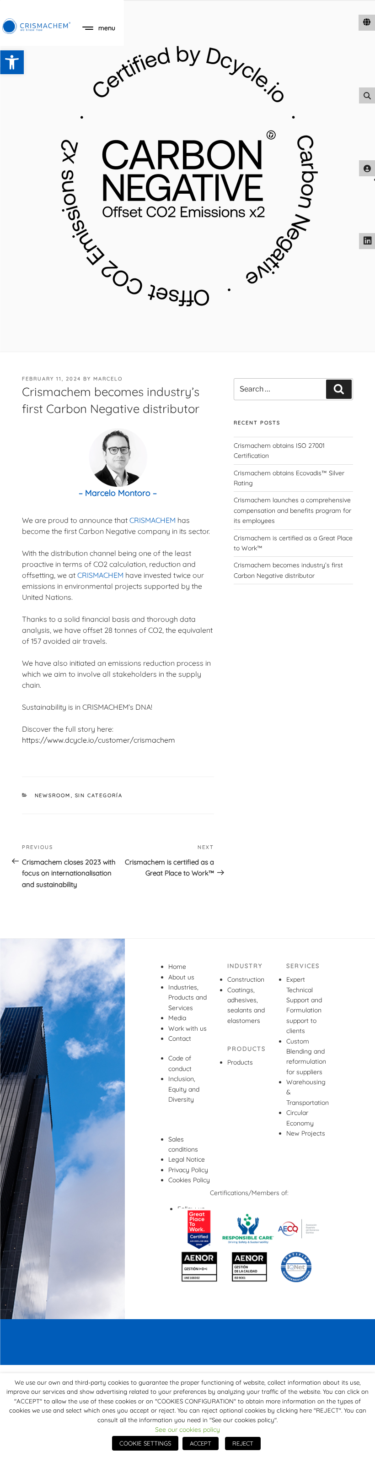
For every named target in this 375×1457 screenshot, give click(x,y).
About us (181, 977)
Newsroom (53, 795)
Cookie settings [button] (145, 1443)
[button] (12, 62)
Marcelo (108, 378)
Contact (179, 1038)
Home (177, 966)
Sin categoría (99, 795)
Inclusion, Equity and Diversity (183, 1089)
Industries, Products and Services (187, 997)
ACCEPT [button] (200, 1443)
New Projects (305, 1133)
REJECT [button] (242, 1443)
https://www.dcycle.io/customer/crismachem (98, 740)
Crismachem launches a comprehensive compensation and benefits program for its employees (292, 510)
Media (177, 1018)
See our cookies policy (187, 1429)
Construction (245, 979)
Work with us (187, 1028)
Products (240, 1062)
